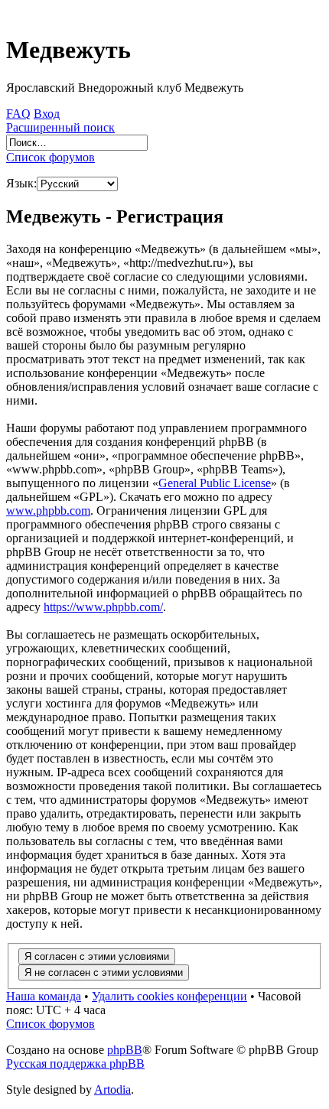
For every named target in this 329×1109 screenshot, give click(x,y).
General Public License (214, 482)
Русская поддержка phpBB (75, 1063)
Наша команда (43, 996)
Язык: (21, 183)
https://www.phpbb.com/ (103, 606)
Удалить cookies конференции (169, 996)
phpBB (124, 1049)
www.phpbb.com (48, 510)
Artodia (112, 1089)
